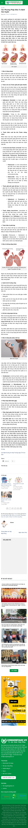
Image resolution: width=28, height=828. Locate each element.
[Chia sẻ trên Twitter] (12, 508)
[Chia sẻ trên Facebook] (10, 508)
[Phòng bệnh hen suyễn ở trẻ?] (18, 480)
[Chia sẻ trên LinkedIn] (20, 508)
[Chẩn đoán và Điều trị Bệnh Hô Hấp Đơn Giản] (6, 480)
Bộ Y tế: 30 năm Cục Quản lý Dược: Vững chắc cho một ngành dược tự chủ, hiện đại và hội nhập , (13, 625)
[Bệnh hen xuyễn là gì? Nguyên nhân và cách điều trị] (6, 495)
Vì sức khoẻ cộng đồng (17, 516)
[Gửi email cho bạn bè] (15, 508)
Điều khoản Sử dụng (8, 763)
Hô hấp (2, 7)
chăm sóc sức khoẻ (16, 515)
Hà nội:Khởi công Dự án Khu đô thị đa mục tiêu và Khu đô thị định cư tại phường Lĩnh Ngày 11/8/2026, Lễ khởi (14, 605)
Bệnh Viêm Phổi (23, 532)
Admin (15, 14)
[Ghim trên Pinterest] (18, 508)
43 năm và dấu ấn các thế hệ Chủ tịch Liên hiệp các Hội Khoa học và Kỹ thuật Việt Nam (13, 584)
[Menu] (2, 2)
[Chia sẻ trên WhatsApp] (7, 508)
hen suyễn (6, 516)
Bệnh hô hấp (8, 515)
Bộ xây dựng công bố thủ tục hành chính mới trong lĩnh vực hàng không (13, 666)
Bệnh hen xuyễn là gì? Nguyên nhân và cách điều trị (6, 500)
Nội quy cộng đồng (7, 766)
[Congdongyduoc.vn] (14, 2)
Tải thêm (14, 670)
